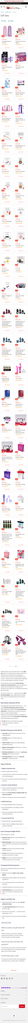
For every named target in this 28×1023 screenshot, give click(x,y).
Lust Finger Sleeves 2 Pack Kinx (6, 42)
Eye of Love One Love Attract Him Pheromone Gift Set (20, 431)
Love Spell (18, 270)
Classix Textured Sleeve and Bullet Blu (7, 93)
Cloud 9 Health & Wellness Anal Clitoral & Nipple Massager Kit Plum (21, 652)
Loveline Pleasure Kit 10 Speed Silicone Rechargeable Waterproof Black (20, 323)
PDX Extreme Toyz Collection (20, 67)
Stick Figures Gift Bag (20, 484)
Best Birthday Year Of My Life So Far (20, 146)
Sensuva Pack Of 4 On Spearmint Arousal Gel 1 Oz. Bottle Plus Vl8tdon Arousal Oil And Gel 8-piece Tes (7, 537)
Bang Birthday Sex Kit (7, 430)
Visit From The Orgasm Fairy (7, 146)
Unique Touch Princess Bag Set (21, 42)
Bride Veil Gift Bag (20, 508)
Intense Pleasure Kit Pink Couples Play (6, 119)
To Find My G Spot (20, 246)
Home (2, 12)
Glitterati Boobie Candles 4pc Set (5, 379)
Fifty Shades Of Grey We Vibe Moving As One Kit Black (6, 651)
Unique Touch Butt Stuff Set (20, 296)
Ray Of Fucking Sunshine (5, 270)
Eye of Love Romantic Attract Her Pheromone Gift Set (7, 458)
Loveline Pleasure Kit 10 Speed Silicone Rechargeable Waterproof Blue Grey (7, 352)
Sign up (22, 1006)
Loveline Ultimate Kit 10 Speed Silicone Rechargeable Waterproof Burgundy (7, 323)
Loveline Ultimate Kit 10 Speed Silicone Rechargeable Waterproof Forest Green (20, 594)
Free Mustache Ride (6, 246)
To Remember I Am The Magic (20, 196)
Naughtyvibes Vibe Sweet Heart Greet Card (20, 565)
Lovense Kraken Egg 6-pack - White (7, 592)
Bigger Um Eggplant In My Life (7, 296)
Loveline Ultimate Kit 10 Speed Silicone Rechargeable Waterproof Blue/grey (20, 352)
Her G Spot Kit (19, 378)
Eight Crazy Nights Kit (6, 404)
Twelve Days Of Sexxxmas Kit (19, 405)
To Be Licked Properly (6, 221)
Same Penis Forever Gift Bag (6, 565)
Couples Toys (8, 12)
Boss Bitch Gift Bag (6, 484)
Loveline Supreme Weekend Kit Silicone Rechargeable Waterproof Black (6, 624)
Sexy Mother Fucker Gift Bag (20, 535)
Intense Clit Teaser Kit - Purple (7, 67)
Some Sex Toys (19, 221)
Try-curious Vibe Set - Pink (20, 622)
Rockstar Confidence (20, 171)
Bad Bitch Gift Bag (20, 457)
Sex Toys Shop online (21, 1020)
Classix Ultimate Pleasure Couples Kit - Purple (20, 120)
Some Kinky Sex (5, 171)
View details (7, 47)
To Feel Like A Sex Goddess (6, 196)
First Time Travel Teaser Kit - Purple (6, 509)
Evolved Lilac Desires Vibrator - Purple (20, 93)
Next (16, 666)
